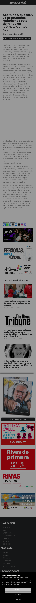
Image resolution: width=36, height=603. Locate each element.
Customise (18, 594)
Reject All (18, 599)
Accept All (18, 589)
